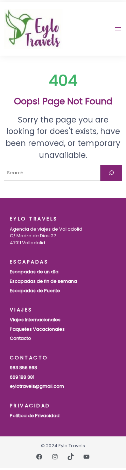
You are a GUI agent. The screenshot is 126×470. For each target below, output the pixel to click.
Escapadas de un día (34, 271)
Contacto (20, 338)
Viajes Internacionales (35, 319)
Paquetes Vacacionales (37, 329)
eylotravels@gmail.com (37, 386)
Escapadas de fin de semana (43, 281)
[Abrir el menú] (118, 28)
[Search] (111, 173)
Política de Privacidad (34, 415)
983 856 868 (23, 367)
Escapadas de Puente (35, 290)
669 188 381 (22, 377)
